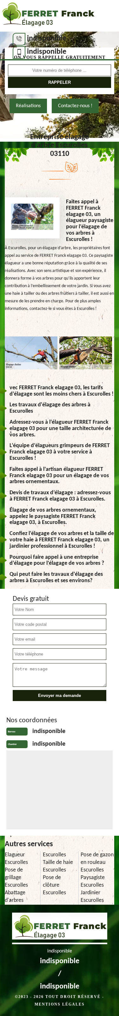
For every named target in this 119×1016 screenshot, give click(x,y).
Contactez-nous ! (75, 105)
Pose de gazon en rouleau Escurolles (97, 862)
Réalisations (28, 105)
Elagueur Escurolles (16, 858)
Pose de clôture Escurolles (54, 885)
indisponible (46, 38)
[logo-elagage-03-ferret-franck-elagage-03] (47, 16)
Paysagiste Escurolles (93, 881)
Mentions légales (60, 1004)
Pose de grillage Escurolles (16, 877)
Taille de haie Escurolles (58, 866)
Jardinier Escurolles (92, 896)
